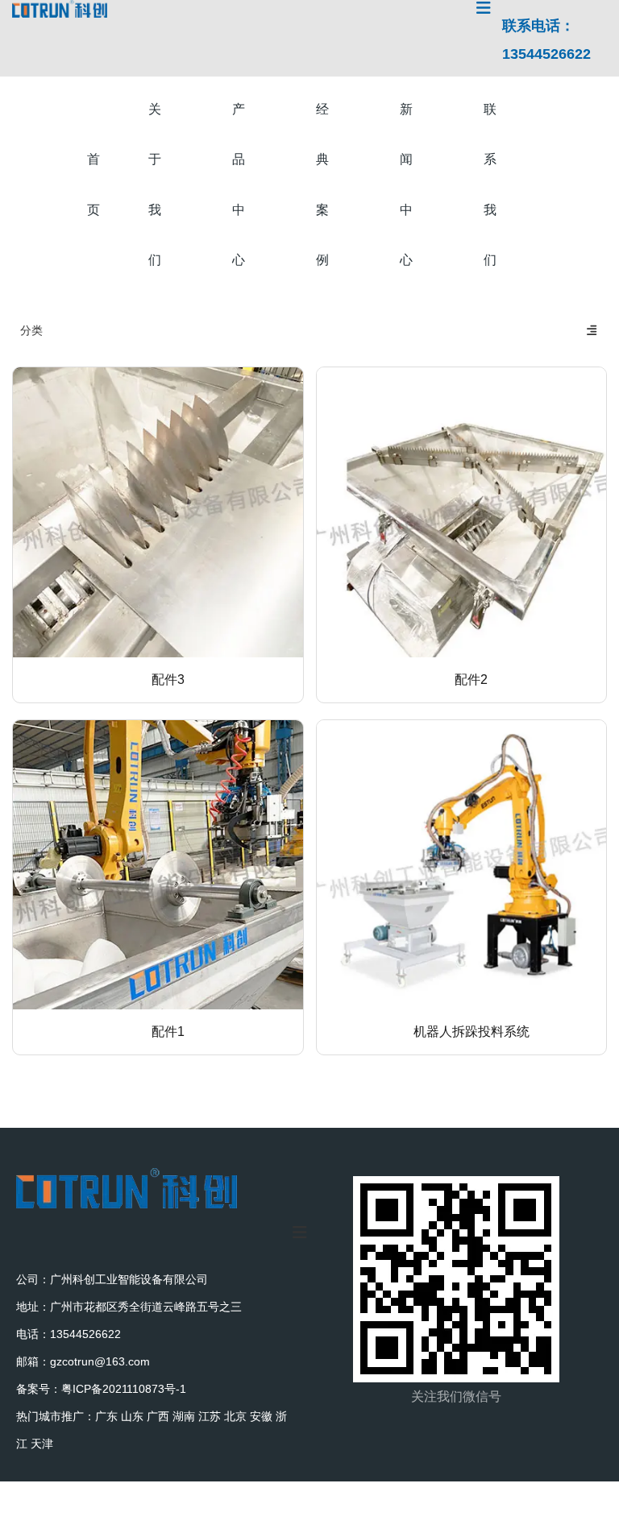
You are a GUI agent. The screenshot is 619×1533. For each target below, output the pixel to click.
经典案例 (322, 184)
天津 (42, 1443)
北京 (235, 1416)
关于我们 (154, 184)
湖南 (183, 1416)
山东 (132, 1416)
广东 (106, 1416)
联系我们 (490, 184)
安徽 (261, 1416)
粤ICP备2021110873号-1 (123, 1388)
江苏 (209, 1416)
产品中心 (238, 184)
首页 (93, 184)
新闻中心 (406, 184)
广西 (158, 1416)
